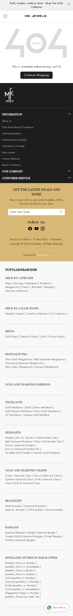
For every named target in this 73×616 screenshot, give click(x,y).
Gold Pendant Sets (46, 438)
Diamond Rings (29, 336)
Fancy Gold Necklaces (47, 411)
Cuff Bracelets (35, 510)
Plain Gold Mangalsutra (18, 359)
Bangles (49, 287)
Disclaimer (56, 239)
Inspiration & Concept (13, 146)
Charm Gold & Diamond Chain (22, 483)
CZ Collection (58, 313)
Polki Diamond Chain (48, 479)
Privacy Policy (40, 239)
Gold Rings (11, 336)
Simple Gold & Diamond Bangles (24, 536)
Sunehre (31, 313)
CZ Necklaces (13, 415)
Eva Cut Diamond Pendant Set (22, 449)
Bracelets (37, 287)
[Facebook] (30, 229)
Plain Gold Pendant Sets (48, 441)
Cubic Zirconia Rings (52, 336)
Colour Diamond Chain (18, 475)
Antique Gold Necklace (36, 415)
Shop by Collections (16, 291)
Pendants (45, 283)
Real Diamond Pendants (18, 441)
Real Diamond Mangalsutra (50, 359)
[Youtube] (36, 229)
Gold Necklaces (14, 407)
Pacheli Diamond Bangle (41, 532)
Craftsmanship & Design (14, 139)
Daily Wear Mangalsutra (19, 367)
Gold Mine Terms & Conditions (18, 127)
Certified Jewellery (11, 133)
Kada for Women (14, 510)
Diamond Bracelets (35, 506)
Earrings (19, 283)
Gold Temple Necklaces (18, 411)
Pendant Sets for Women (19, 438)
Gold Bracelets (13, 506)
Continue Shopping (36, 75)
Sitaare (20, 313)
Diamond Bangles (15, 532)
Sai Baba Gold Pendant (18, 453)
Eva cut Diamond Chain (47, 475)
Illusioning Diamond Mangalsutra (24, 363)
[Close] (69, 4)
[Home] (35, 16)
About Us (7, 121)
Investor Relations (11, 158)
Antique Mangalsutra (46, 367)
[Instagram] (43, 229)
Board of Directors (11, 165)
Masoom (43, 313)
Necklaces (31, 283)
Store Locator (8, 152)
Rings (8, 283)
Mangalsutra (12, 287)
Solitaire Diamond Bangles (20, 540)
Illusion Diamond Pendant (20, 445)
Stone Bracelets (54, 510)
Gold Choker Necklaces (39, 407)
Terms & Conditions (20, 239)
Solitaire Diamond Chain (19, 479)
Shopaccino (43, 255)
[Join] (60, 212)
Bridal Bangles (53, 536)
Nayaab (9, 313)
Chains (25, 287)
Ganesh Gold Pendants (47, 453)
